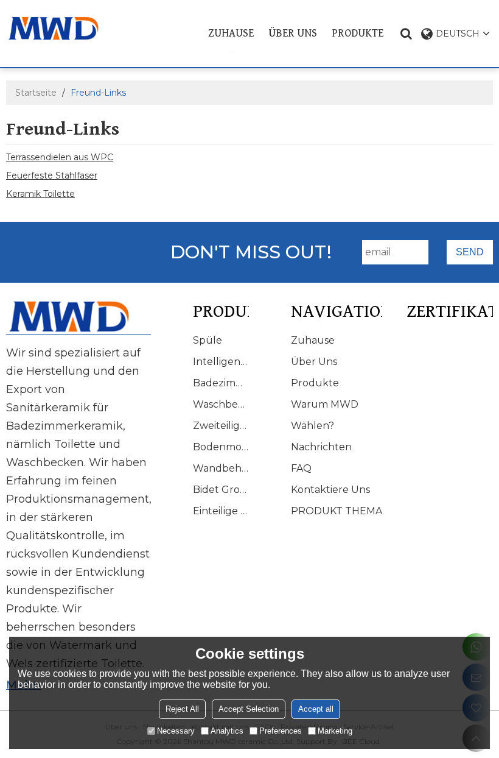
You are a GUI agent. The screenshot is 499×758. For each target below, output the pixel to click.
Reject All (182, 709)
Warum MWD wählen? (324, 414)
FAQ (301, 468)
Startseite (36, 92)
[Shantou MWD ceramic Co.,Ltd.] (60, 28)
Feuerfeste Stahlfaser (51, 175)
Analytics (227, 730)
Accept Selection (248, 709)
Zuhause (231, 33)
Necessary (176, 730)
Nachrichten (321, 447)
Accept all (315, 709)
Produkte (357, 33)
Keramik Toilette (40, 193)
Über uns (292, 33)
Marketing (335, 730)
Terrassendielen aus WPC (59, 157)
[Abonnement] (470, 252)
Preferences (280, 730)
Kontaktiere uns (330, 489)
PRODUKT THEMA (336, 511)
